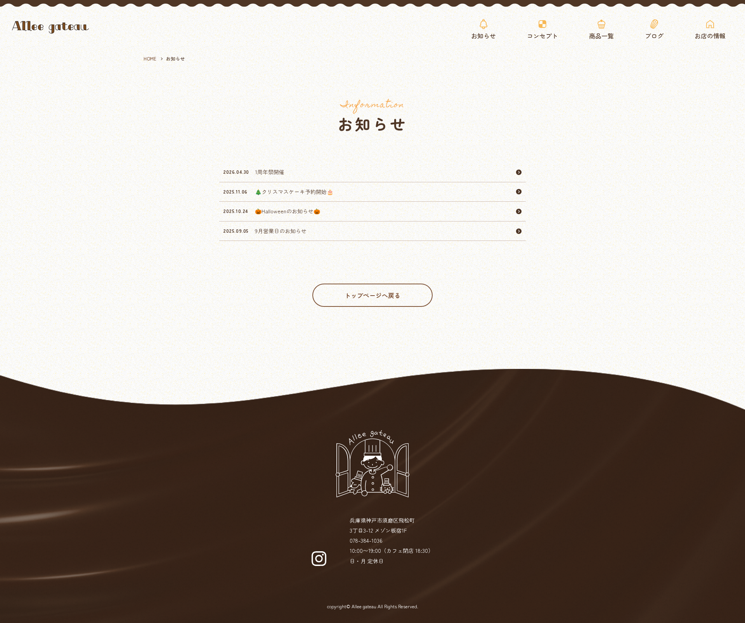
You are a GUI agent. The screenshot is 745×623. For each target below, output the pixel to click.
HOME (150, 58)
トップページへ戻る (372, 295)
